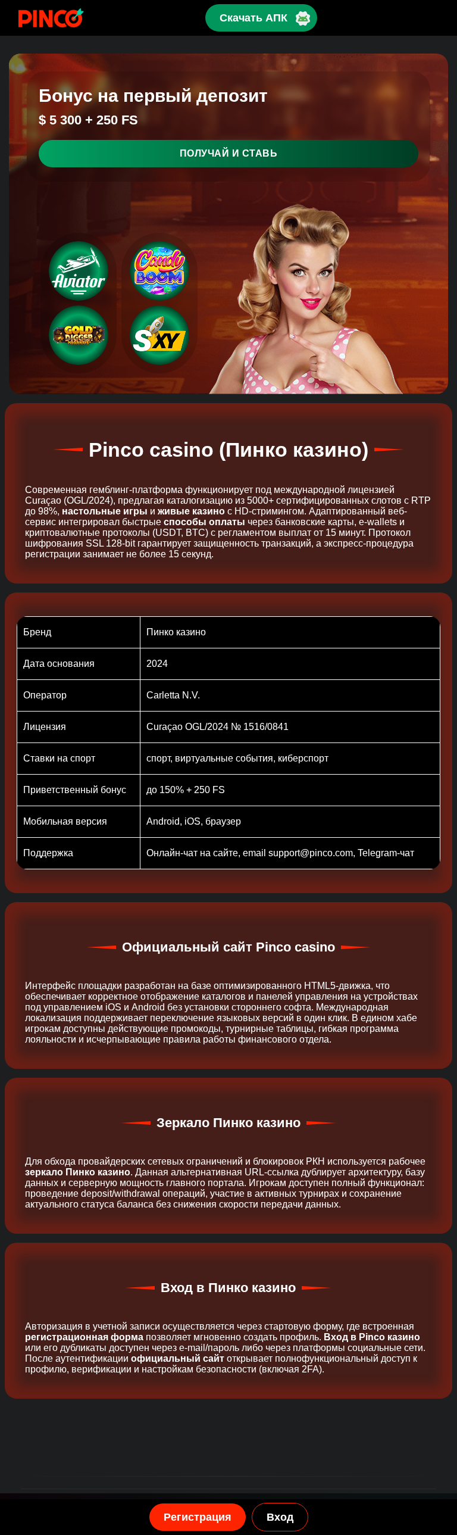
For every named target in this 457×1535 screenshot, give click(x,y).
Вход (280, 1517)
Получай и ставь (229, 153)
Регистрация (197, 1517)
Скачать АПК (253, 18)
